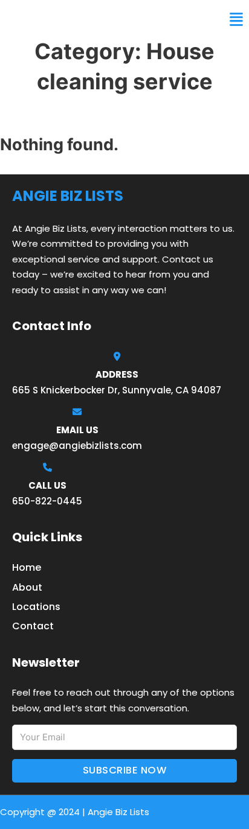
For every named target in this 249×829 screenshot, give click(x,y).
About (27, 587)
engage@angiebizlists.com (77, 445)
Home (26, 567)
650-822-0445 (47, 501)
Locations (36, 607)
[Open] (236, 19)
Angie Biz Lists (53, 19)
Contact (33, 626)
